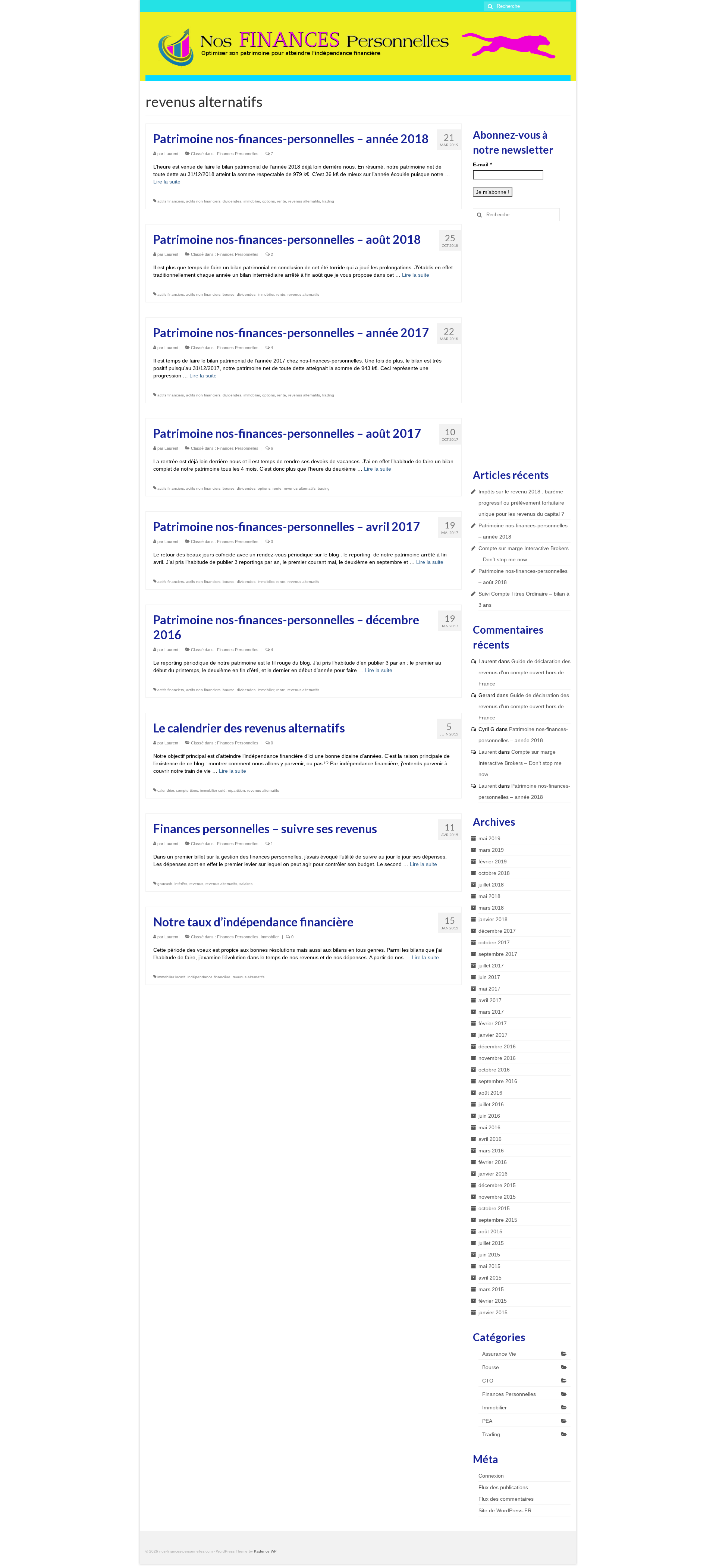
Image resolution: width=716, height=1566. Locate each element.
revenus (196, 884)
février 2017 (492, 1023)
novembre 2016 (497, 1058)
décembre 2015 (497, 1185)
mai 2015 (489, 1266)
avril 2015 (490, 1278)
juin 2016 (489, 1116)
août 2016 (490, 1093)
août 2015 (490, 1231)
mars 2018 (491, 908)
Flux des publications (503, 1487)
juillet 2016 (491, 1104)
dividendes (232, 201)
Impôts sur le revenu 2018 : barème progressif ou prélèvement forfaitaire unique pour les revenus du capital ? (521, 503)
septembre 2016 (497, 1081)
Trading (491, 1434)
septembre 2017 (497, 954)
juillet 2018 (491, 885)
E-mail (482, 164)
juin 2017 (489, 977)
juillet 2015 (491, 1243)
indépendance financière (209, 977)
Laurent (171, 153)
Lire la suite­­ (166, 182)
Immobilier (270, 937)
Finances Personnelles (237, 153)
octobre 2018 (494, 873)
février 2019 (492, 861)
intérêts (181, 884)
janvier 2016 (493, 1174)
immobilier (252, 201)
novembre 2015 (497, 1197)
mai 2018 (489, 896)
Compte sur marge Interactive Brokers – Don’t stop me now (520, 763)
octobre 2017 (494, 942)
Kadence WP (265, 1551)
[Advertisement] (522, 344)
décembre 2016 (497, 1046)
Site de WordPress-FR (504, 1510)
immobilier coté (213, 790)
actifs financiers (170, 201)
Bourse (490, 1367)
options (268, 201)
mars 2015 (491, 1289)
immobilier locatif (171, 977)
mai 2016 (489, 1127)
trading (328, 201)
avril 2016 (490, 1139)
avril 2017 (490, 1000)
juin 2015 (489, 1255)
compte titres (187, 790)
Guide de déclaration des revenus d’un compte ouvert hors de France (524, 672)
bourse (229, 294)
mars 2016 (491, 1151)
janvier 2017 (493, 1035)
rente (281, 201)
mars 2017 (491, 1012)
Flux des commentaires (506, 1499)
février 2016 (492, 1162)
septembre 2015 (497, 1220)
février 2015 (492, 1301)
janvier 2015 (493, 1312)
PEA (487, 1421)
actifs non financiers (203, 201)
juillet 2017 (491, 966)
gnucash (164, 884)
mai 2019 (489, 838)
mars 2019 (491, 850)
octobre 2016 (494, 1070)
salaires (245, 884)
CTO (487, 1381)
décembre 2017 (497, 931)
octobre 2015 (494, 1208)
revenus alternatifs (304, 201)
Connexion (491, 1476)
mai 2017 (489, 989)
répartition (236, 790)
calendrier (165, 790)
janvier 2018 (493, 919)
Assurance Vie (499, 1354)
